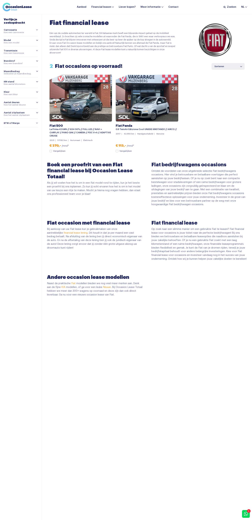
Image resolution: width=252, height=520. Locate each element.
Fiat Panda (124, 125)
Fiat (73, 283)
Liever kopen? (127, 7)
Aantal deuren (12, 102)
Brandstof (9, 61)
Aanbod (81, 7)
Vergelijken (59, 151)
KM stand (9, 82)
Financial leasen (101, 7)
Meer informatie (151, 7)
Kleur (6, 92)
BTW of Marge (12, 123)
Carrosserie (10, 30)
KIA (63, 287)
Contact (173, 7)
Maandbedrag (12, 71)
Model (7, 40)
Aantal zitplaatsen (14, 113)
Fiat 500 (56, 125)
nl (242, 7)
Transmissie (10, 50)
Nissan (107, 287)
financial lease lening (76, 233)
